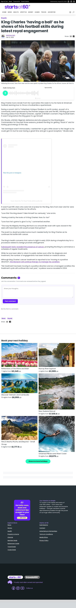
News (10, 12)
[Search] (73, 12)
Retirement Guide (13, 543)
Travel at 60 (16, 1)
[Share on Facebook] (74, 36)
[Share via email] (71, 36)
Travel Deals (12, 547)
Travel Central (25, 1)
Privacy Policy (43, 540)
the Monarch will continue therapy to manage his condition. (35, 262)
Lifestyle (23, 12)
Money (30, 12)
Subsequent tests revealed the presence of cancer (22, 247)
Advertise (51, 12)
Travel (43, 12)
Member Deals (12, 540)
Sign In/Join (4, 1)
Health (16, 12)
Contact (42, 528)
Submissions (43, 525)
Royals (10, 318)
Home (4, 12)
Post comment (10, 301)
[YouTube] (74, 1)
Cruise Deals (12, 550)
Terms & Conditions (46, 534)
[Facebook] (68, 1)
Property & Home (13, 534)
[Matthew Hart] (3, 36)
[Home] (17, 7)
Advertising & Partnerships (48, 531)
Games (37, 12)
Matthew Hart (10, 35)
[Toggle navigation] (70, 12)
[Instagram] (71, 1)
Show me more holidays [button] (38, 461)
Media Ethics (43, 537)
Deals (10, 1)
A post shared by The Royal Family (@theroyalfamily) (26, 201)
